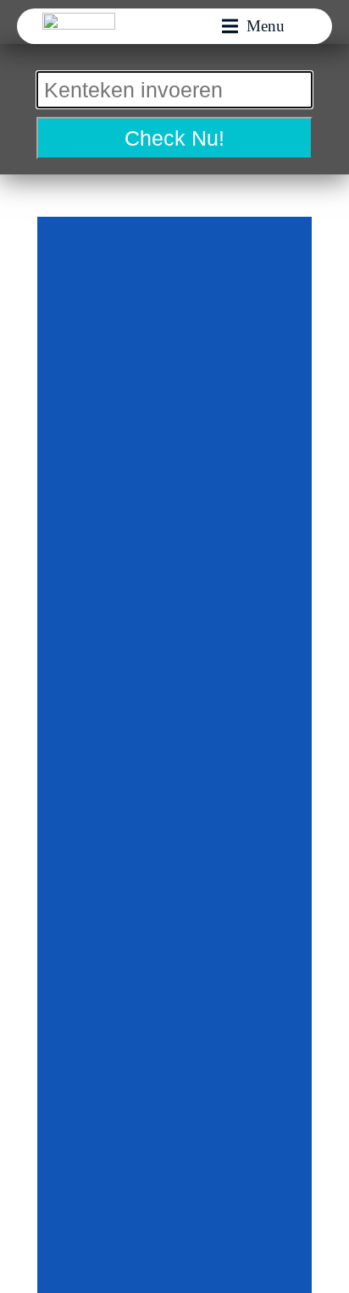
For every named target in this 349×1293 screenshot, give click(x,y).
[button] (253, 26)
